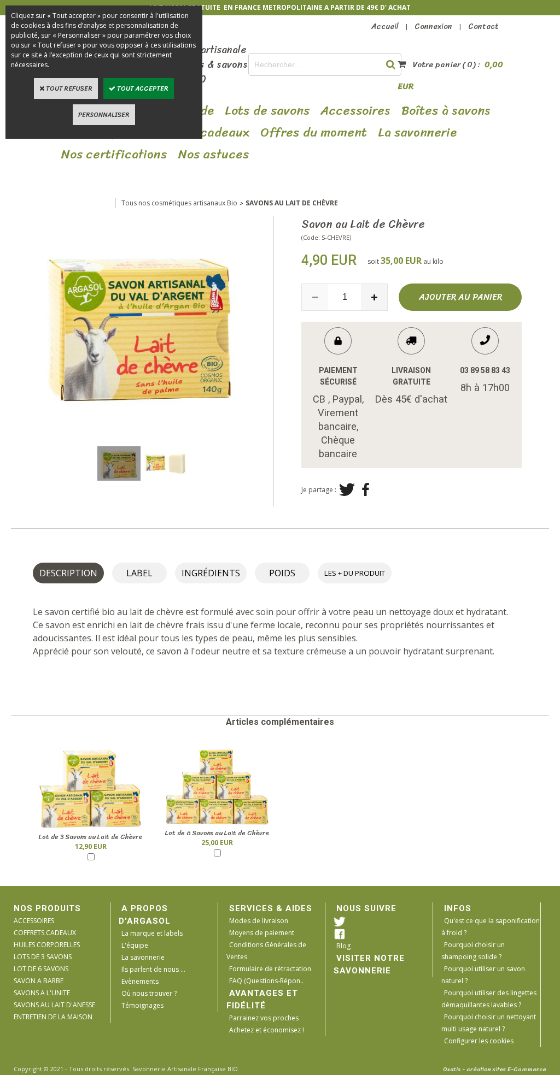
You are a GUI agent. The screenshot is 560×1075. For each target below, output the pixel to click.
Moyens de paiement (261, 932)
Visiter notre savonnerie (369, 964)
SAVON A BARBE (38, 980)
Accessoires (355, 111)
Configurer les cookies (479, 1041)
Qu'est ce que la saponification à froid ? (490, 926)
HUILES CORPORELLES (47, 944)
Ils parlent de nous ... (153, 969)
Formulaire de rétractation (270, 968)
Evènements (140, 981)
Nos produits (47, 908)
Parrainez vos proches (264, 1018)
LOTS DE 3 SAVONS (43, 956)
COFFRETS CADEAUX (45, 932)
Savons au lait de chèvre (292, 203)
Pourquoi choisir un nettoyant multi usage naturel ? (488, 1022)
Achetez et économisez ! (266, 1030)
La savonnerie (143, 957)
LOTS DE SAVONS (267, 111)
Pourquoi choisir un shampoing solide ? (473, 950)
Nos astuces (213, 155)
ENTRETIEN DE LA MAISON (53, 1016)
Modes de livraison (258, 920)
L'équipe (134, 945)
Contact (483, 26)
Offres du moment (313, 133)
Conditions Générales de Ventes (266, 950)
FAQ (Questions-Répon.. (266, 980)
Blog (343, 945)
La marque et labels (152, 933)
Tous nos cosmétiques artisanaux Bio (179, 203)
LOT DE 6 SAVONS (41, 968)
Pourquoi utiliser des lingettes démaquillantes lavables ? (488, 998)
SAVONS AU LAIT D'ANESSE (54, 1004)
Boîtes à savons (446, 111)
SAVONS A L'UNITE (42, 992)
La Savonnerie (417, 133)
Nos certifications (114, 155)
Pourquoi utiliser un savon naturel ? (483, 974)
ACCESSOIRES (34, 920)
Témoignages (142, 1005)
